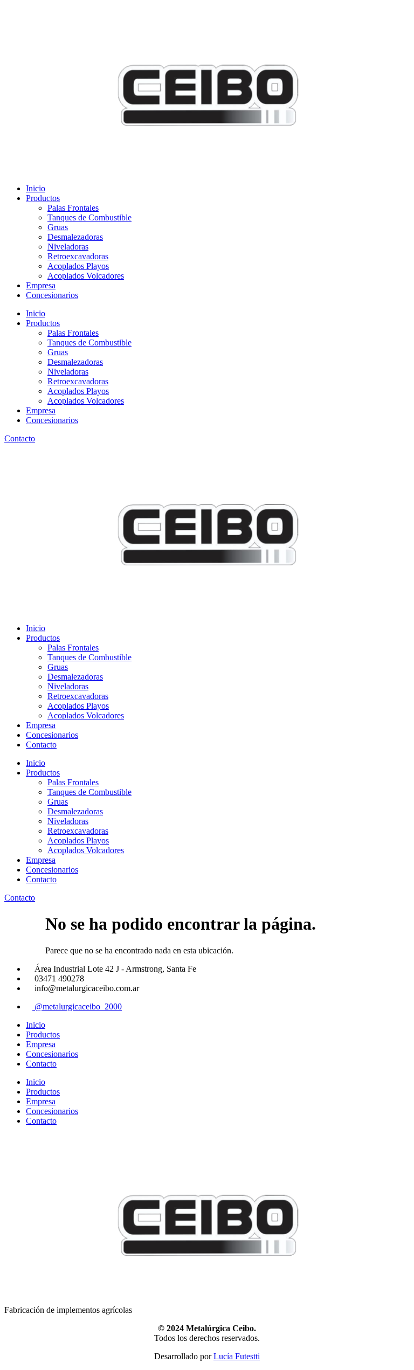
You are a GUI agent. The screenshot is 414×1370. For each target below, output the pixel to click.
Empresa (41, 285)
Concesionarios (52, 295)
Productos (43, 198)
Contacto (41, 744)
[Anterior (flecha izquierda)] (19, 685)
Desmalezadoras (75, 236)
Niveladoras (67, 246)
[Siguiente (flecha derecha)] (395, 685)
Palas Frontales (73, 207)
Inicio (35, 188)
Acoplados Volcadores (85, 275)
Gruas (57, 227)
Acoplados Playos (78, 266)
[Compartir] (355, 12)
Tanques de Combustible (89, 217)
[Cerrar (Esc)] (378, 12)
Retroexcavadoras (77, 256)
